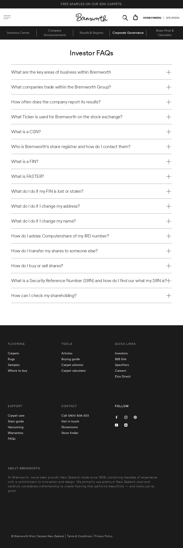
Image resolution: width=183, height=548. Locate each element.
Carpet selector (72, 365)
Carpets (13, 353)
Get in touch (70, 421)
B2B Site (121, 359)
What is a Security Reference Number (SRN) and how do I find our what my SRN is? (89, 280)
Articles (66, 353)
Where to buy (17, 370)
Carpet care (16, 415)
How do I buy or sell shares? (37, 266)
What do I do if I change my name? (43, 221)
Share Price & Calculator (165, 33)
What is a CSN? (26, 131)
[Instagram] (125, 417)
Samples (14, 365)
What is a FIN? (24, 161)
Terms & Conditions (79, 536)
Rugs (11, 359)
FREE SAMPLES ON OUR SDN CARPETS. (91, 4)
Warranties (15, 433)
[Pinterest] (135, 417)
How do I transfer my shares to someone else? (54, 251)
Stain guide (16, 421)
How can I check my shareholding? (43, 295)
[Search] (125, 17)
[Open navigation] (7, 17)
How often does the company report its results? (56, 102)
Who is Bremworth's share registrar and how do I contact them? (71, 146)
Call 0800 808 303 (75, 415)
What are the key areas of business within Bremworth (61, 72)
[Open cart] (135, 17)
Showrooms (69, 427)
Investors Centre (18, 32)
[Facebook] (116, 417)
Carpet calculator (73, 370)
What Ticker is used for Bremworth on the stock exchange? (67, 117)
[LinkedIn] (125, 424)
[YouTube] (116, 424)
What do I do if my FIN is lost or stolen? (47, 191)
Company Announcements (55, 33)
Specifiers (122, 365)
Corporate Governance (128, 32)
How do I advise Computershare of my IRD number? (60, 236)
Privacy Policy (103, 536)
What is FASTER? (27, 176)
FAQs (11, 438)
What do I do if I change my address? (45, 206)
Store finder (69, 433)
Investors (121, 353)
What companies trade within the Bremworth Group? (61, 87)
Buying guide (70, 359)
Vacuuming (15, 427)
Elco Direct (123, 376)
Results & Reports (91, 32)
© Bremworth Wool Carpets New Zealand (37, 536)
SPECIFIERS (172, 17)
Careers (120, 370)
